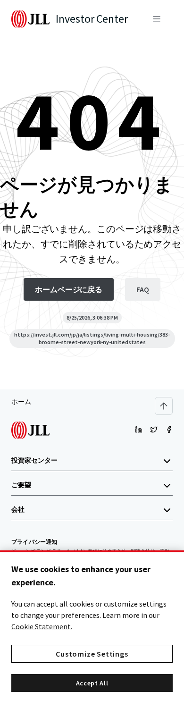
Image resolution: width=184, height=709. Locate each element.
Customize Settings (92, 653)
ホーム (21, 401)
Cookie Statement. (41, 626)
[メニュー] (157, 19)
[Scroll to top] (164, 406)
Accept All (92, 683)
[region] (92, 629)
